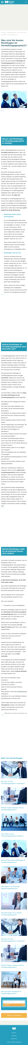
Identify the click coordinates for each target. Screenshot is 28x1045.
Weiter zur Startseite (14, 1015)
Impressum (14, 1035)
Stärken (14, 429)
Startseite (3, 32)
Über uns (14, 1032)
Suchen (6, 1004)
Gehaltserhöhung (22, 691)
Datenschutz (14, 1038)
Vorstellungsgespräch (11, 32)
